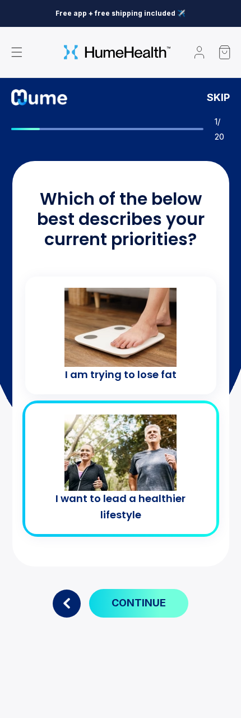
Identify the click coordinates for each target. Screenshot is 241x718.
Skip (218, 98)
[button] (16, 52)
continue (139, 603)
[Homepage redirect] (117, 52)
